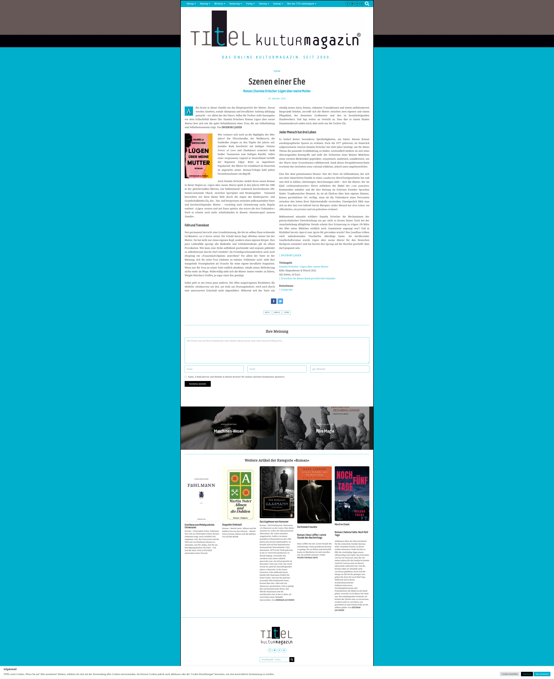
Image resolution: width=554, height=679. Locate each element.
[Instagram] (357, 4)
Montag (190, 3)
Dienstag (204, 3)
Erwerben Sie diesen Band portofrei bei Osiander (308, 278)
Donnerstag (234, 3)
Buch (267, 312)
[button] (291, 659)
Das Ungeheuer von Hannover (274, 521)
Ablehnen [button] (527, 674)
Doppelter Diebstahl (232, 524)
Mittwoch (218, 3)
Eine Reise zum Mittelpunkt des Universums (199, 526)
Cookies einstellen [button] (510, 674)
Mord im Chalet (342, 524)
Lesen (286, 312)
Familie (277, 312)
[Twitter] (352, 4)
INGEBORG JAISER (291, 255)
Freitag (249, 3)
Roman (277, 71)
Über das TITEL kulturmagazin (300, 3)
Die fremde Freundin (307, 527)
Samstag (263, 3)
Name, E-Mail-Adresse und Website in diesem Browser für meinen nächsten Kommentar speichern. (236, 376)
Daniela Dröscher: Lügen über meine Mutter (304, 266)
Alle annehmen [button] (542, 674)
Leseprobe (287, 289)
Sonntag (277, 3)
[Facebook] (347, 4)
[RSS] (362, 4)
